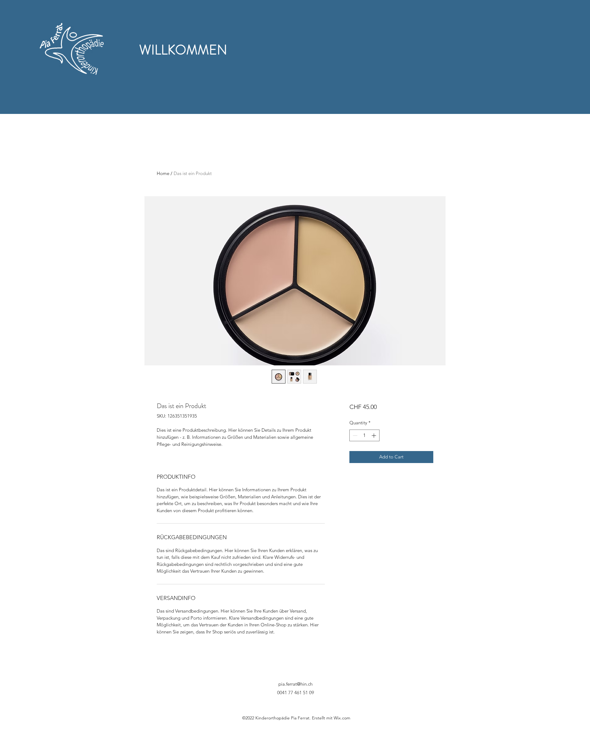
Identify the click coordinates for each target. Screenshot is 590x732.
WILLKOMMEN (183, 50)
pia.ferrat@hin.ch (295, 684)
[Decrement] (354, 435)
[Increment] (374, 435)
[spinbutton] (364, 435)
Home (163, 173)
